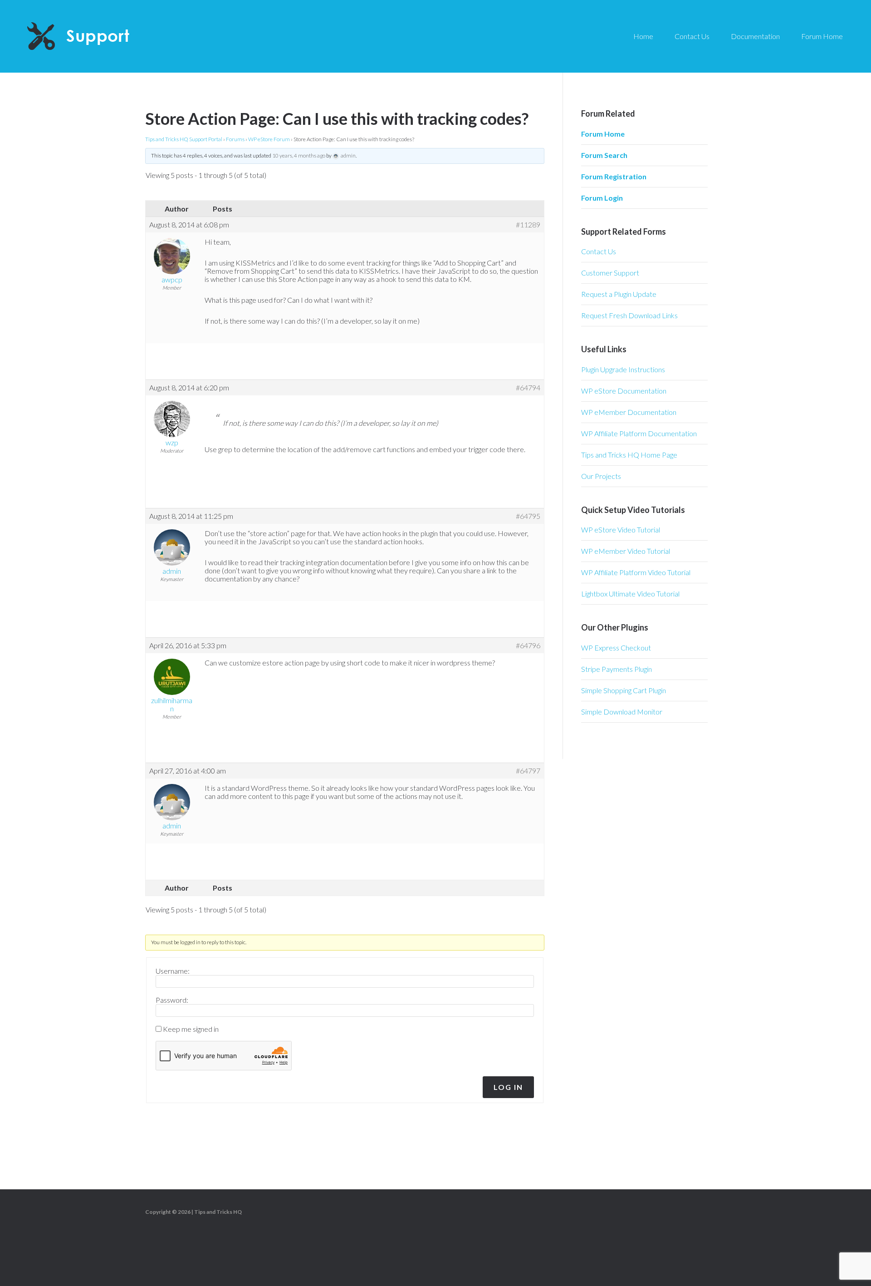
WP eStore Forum (269, 139)
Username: (173, 971)
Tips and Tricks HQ (218, 1211)
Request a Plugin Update (618, 294)
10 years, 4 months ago (298, 155)
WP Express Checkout (616, 647)
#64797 (528, 771)
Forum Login (602, 197)
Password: (172, 1000)
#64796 (528, 645)
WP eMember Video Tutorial (625, 551)
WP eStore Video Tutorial (620, 529)
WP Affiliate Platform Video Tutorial (635, 572)
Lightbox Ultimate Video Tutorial (630, 593)
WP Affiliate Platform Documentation (639, 433)
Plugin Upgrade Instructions (623, 369)
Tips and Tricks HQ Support (99, 36)
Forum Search (604, 155)
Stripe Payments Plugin (616, 669)
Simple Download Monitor (621, 711)
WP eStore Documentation (623, 390)
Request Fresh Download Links (629, 315)
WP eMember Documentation (628, 412)
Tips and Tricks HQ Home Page (629, 454)
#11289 (528, 225)
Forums (235, 139)
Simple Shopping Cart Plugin (623, 690)
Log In (508, 1087)
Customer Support (610, 272)
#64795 (528, 516)
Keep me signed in (191, 1029)
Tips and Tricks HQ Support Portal (183, 139)
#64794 (528, 388)
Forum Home (603, 133)
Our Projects (601, 476)
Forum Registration (613, 176)
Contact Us (598, 251)
